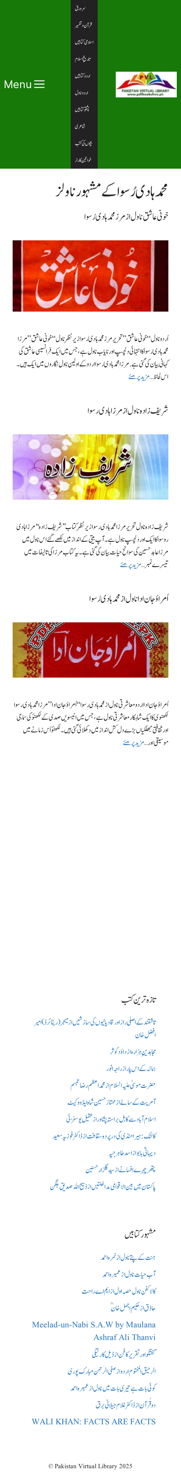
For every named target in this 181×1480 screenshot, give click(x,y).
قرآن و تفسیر (83, 25)
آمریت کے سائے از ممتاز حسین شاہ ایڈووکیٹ (111, 1103)
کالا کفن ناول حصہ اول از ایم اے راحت (119, 1291)
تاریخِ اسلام (82, 59)
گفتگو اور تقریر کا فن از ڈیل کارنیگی (124, 1355)
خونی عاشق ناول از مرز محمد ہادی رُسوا (126, 217)
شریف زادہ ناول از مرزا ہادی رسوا (128, 411)
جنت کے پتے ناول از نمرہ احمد (128, 1258)
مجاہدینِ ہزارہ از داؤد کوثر (133, 1052)
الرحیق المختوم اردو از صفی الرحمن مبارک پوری (112, 1372)
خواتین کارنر (83, 160)
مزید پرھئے (138, 377)
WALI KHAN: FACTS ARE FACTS (94, 1422)
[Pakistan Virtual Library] (146, 84)
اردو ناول (81, 93)
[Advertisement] (90, 864)
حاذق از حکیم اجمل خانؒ (133, 1308)
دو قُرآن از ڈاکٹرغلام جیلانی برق (126, 1405)
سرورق (80, 8)
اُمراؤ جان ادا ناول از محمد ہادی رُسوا (128, 599)
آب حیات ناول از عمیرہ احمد (129, 1275)
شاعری (80, 126)
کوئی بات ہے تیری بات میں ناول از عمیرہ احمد (113, 1388)
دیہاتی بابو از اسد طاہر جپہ (132, 1153)
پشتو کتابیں (82, 109)
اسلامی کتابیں (84, 42)
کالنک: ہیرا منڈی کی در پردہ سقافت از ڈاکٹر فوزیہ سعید (104, 1136)
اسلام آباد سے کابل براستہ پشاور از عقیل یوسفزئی (111, 1119)
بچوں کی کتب (83, 143)
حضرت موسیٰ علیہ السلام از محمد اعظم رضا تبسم (113, 1086)
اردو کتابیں (82, 76)
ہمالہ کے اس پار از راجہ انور (131, 1069)
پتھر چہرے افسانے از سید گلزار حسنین (120, 1170)
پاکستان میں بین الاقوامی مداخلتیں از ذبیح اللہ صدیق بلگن (103, 1187)
